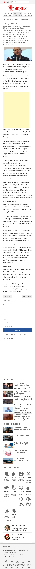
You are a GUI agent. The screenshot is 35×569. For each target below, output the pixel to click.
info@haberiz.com (8, 557)
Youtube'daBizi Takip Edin (17, 566)
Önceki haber (8, 296)
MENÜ (7, 2)
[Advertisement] (14, 110)
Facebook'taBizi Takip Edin (6, 566)
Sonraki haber (27, 296)
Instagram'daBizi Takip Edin (23, 566)
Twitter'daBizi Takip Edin (11, 566)
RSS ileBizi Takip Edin (29, 566)
